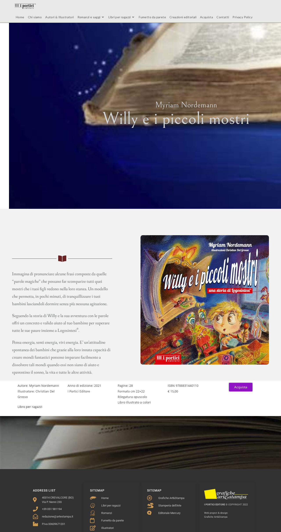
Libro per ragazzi (30, 407)
